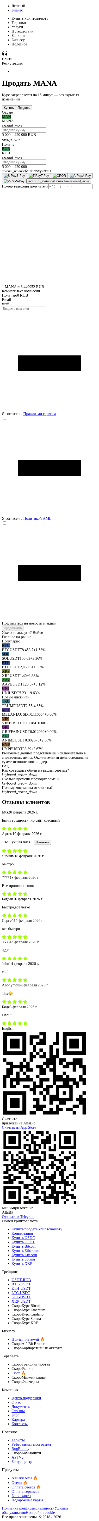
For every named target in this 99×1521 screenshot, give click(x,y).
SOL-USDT (21, 1297)
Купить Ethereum (25, 1251)
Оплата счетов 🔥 (26, 1487)
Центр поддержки (26, 1398)
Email (6, 300)
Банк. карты (21, 1496)
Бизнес (17, 10)
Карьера (18, 1419)
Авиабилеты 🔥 (25, 1478)
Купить (9, 108)
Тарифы (18, 1440)
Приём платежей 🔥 (28, 1339)
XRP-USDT (21, 1301)
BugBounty (20, 1449)
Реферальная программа (31, 1444)
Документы (21, 1407)
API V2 (18, 1457)
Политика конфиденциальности (28, 1508)
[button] (49, 772)
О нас (16, 1402)
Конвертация (22, 1233)
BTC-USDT (21, 1284)
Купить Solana (23, 1259)
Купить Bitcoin (24, 1246)
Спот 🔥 (19, 1373)
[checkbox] (49, 363)
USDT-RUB (21, 1280)
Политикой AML (37, 518)
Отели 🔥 (20, 1483)
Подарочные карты (27, 1500)
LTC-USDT (21, 1293)
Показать (42, 842)
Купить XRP (22, 1263)
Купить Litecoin (24, 1255)
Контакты (20, 1424)
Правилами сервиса (39, 414)
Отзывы (18, 1411)
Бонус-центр (22, 1462)
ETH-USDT (21, 1288)
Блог (15, 1415)
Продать (24, 108)
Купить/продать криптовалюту (37, 1229)
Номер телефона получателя (25, 186)
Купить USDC (23, 1238)
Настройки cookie (40, 1512)
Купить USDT (23, 1242)
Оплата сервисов (25, 1491)
